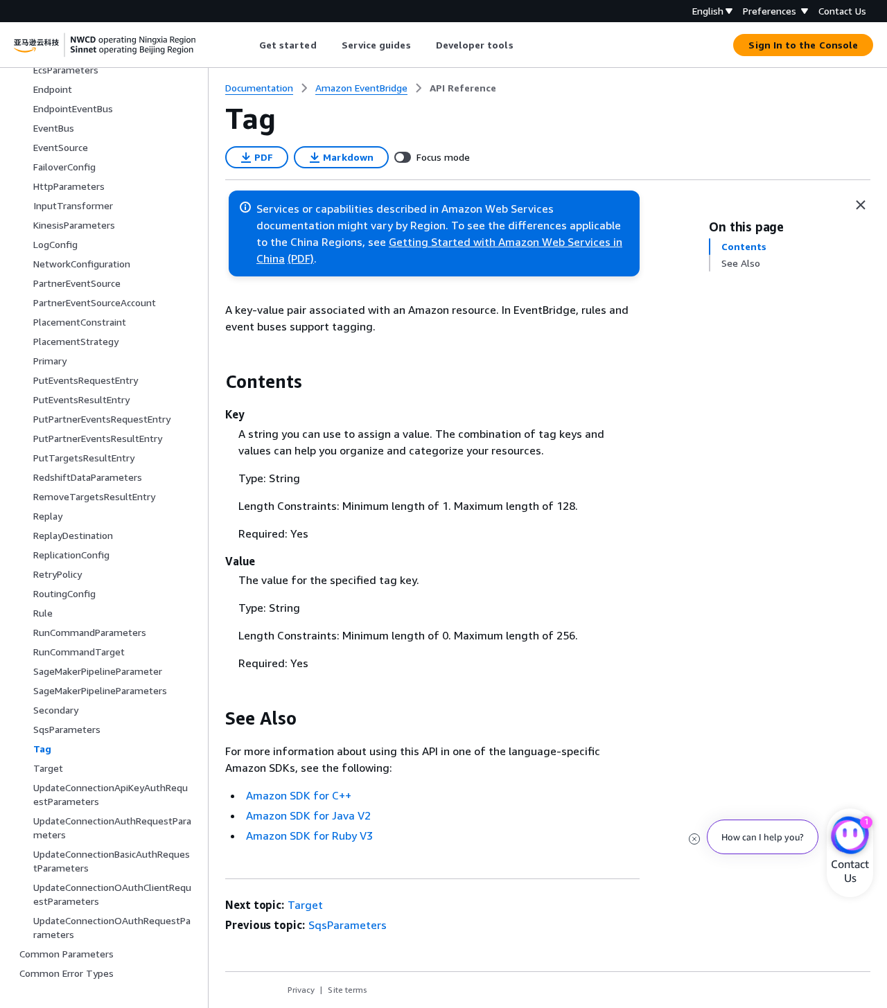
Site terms (347, 989)
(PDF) (301, 258)
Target (305, 905)
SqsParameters (347, 925)
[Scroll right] (523, 45)
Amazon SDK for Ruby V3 (309, 835)
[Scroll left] (248, 45)
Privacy (301, 989)
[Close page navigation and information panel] (860, 205)
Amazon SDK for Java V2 (308, 815)
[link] (463, 88)
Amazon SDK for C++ (298, 795)
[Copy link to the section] (214, 382)
